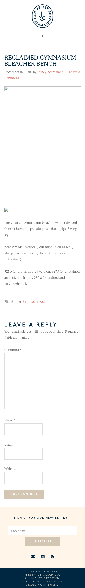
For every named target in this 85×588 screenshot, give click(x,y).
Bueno (53, 585)
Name (9, 420)
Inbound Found (49, 582)
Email (9, 444)
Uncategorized (34, 301)
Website (10, 468)
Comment (13, 350)
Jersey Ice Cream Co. (42, 575)
